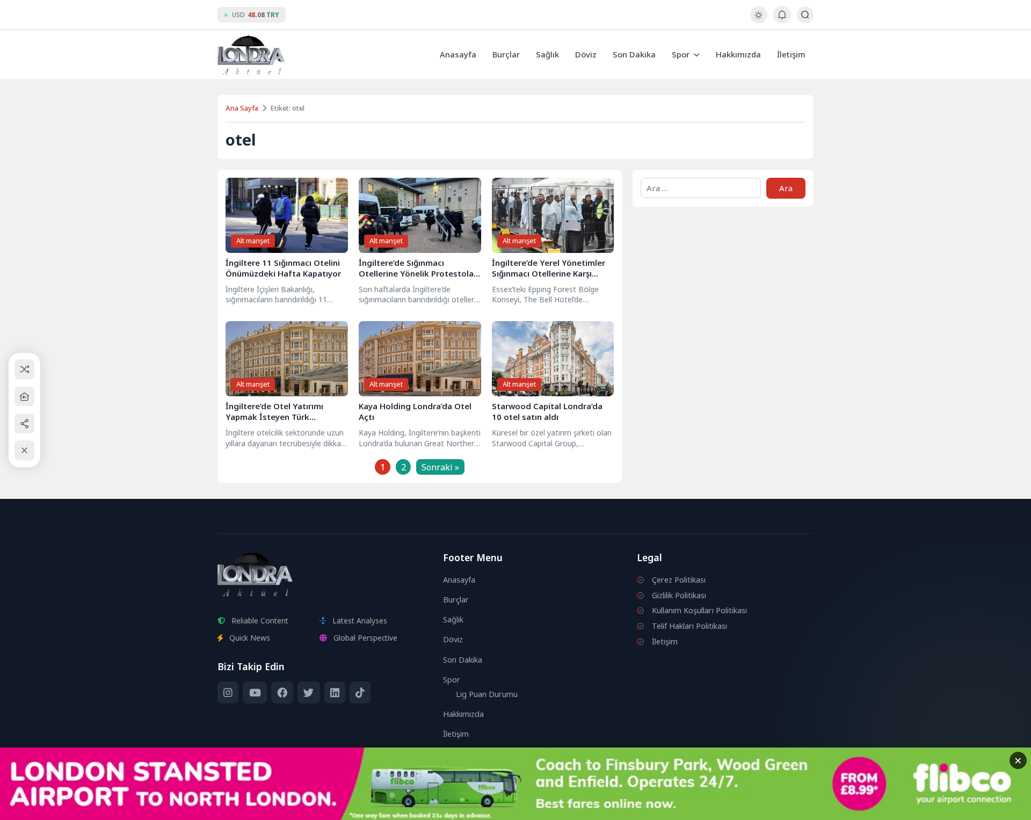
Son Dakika (634, 54)
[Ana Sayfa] (24, 397)
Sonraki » (440, 467)
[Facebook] (282, 692)
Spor (680, 54)
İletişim (791, 54)
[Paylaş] (24, 423)
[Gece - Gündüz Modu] (758, 20)
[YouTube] (254, 692)
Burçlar (506, 54)
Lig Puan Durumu (487, 694)
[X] (308, 692)
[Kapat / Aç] (24, 451)
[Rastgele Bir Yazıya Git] (24, 370)
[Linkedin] (334, 692)
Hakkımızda (738, 54)
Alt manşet (253, 240)
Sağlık (547, 54)
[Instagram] (227, 692)
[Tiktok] (360, 692)
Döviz (586, 54)
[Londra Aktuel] (251, 54)
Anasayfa (458, 54)
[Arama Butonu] (805, 14)
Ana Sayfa (242, 108)
